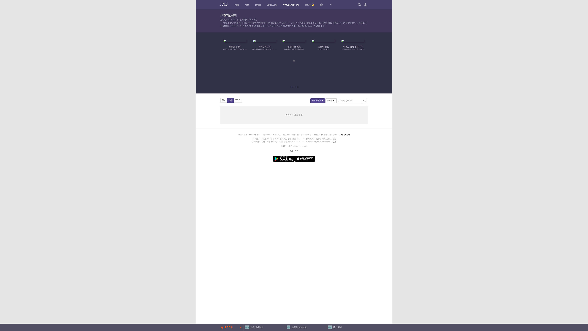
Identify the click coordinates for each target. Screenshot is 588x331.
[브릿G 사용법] (321, 4)
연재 (230, 100)
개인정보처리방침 (320, 134)
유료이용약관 (306, 134)
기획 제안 (276, 134)
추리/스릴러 (316, 100)
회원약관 (295, 134)
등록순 (329, 100)
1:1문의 (359, 22)
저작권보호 (333, 134)
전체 (223, 100)
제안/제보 (286, 134)
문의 (334, 141)
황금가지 (286, 146)
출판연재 (229, 327)
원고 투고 (267, 134)
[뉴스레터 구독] (296, 151)
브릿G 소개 (242, 134)
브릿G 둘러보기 (255, 134)
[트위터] (291, 151)
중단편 (237, 100)
